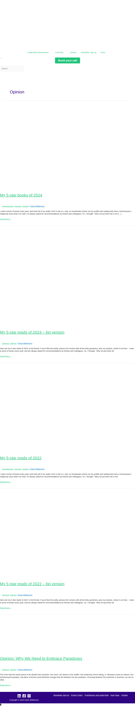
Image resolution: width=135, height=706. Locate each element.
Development (7, 206)
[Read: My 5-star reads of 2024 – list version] (67, 276)
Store (103, 52)
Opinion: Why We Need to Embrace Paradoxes (41, 658)
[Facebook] (24, 696)
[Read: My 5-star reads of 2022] (67, 408)
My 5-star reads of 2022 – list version (32, 584)
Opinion (25, 206)
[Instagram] (29, 696)
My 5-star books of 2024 (21, 195)
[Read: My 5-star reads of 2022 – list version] (67, 534)
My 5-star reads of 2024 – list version (32, 332)
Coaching (59, 52)
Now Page (115, 695)
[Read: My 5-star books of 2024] (67, 145)
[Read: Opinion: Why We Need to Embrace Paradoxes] (34, 634)
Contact (73, 52)
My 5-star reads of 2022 (21, 458)
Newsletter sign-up (88, 52)
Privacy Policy (77, 695)
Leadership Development (37, 52)
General (17, 206)
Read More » (5, 219)
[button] (1, 58)
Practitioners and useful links (97, 695)
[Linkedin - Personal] (19, 696)
